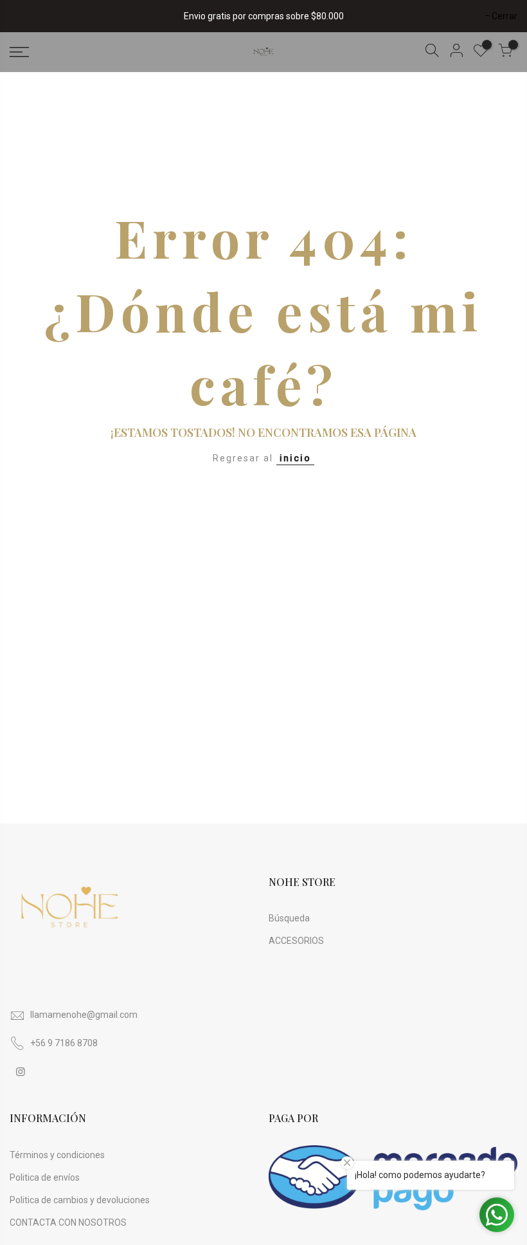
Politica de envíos (45, 1177)
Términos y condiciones (57, 1155)
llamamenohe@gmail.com (84, 1015)
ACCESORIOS (296, 941)
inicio (295, 458)
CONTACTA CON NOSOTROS (68, 1222)
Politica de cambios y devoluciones (80, 1200)
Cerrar (29, 16)
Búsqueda (289, 918)
